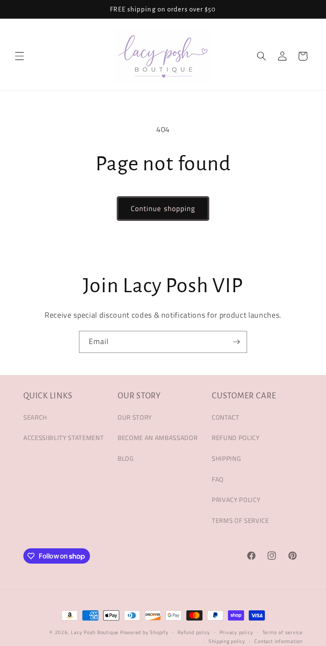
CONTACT (225, 417)
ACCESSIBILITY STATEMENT (63, 438)
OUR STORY (135, 417)
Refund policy (193, 632)
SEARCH (35, 417)
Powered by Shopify (144, 632)
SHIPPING (226, 458)
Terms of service (282, 632)
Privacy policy (236, 632)
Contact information (278, 641)
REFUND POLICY (236, 438)
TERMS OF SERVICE (240, 520)
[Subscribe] (236, 342)
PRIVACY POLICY (236, 500)
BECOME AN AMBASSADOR (157, 438)
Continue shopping (163, 208)
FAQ (218, 479)
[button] (19, 56)
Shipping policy (226, 641)
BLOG (126, 458)
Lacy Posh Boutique (94, 632)
